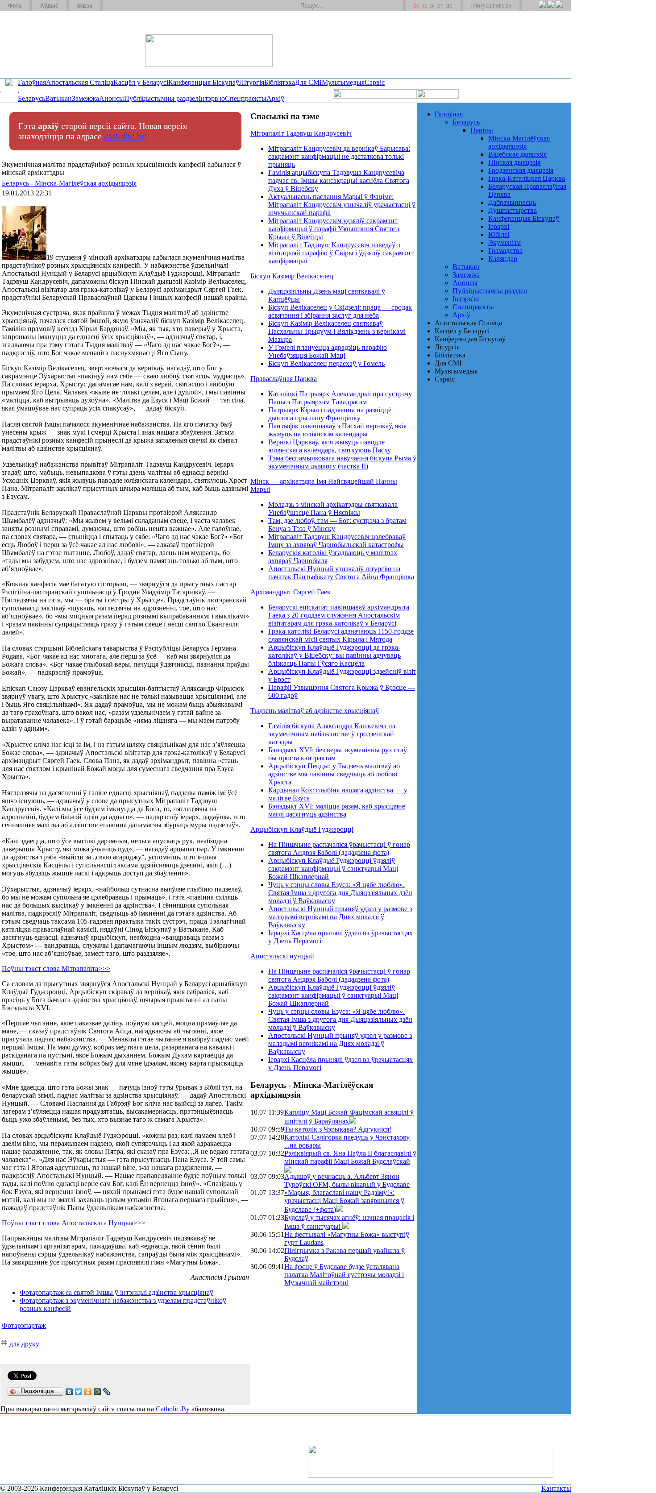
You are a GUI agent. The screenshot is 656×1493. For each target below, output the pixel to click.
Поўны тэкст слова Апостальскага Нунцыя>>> (73, 1223)
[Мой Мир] (97, 1392)
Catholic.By (173, 1409)
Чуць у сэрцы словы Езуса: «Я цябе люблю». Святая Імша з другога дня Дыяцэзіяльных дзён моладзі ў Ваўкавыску (340, 892)
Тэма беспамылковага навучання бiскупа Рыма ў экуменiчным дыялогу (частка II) (342, 462)
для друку (23, 1344)
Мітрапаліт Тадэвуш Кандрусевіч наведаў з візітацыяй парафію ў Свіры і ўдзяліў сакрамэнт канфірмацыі (341, 253)
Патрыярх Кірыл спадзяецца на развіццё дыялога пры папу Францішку (329, 414)
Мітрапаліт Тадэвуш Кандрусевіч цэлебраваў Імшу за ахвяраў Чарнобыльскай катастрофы (337, 540)
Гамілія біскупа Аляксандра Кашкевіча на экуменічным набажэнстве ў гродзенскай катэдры (331, 734)
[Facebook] (559, 9)
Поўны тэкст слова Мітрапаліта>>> (56, 968)
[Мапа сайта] (135, 6)
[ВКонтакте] (69, 1392)
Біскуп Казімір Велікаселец (291, 276)
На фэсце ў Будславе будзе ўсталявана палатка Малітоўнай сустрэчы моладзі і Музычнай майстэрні (344, 1274)
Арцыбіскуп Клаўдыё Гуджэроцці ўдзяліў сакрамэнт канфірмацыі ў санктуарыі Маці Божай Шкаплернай (333, 868)
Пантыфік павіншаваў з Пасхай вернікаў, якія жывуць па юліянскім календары (337, 430)
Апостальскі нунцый (282, 956)
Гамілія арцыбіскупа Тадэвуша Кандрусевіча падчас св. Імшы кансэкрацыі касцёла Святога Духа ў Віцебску (338, 180)
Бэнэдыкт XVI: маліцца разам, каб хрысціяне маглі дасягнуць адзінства (336, 810)
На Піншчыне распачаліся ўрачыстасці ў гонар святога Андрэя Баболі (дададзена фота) (339, 848)
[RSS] (542, 9)
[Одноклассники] (88, 1392)
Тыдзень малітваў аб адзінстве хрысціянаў (314, 710)
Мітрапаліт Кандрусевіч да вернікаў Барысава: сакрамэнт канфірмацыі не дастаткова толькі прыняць (339, 156)
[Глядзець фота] (352, 1121)
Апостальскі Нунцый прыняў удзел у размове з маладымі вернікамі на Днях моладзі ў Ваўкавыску (340, 917)
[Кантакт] (124, 6)
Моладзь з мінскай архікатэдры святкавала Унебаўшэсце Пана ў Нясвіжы (333, 508)
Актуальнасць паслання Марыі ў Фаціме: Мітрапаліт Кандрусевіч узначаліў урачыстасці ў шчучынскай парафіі (341, 204)
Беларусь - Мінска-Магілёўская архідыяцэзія (69, 183)
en (440, 6)
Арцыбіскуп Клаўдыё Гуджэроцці (301, 829)
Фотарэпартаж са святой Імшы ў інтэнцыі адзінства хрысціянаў (116, 1292)
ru (425, 6)
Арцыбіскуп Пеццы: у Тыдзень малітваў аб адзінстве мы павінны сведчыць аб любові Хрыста (334, 774)
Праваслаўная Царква (283, 378)
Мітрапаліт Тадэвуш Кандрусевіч (301, 133)
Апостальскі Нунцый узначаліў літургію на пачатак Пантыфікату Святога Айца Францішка (341, 573)
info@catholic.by (491, 6)
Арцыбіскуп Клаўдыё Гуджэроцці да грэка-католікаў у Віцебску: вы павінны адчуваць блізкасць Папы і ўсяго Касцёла (334, 655)
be (417, 6)
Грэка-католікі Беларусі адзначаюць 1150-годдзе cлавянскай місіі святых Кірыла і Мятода (341, 635)
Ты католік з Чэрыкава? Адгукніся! (337, 1129)
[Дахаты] (113, 6)
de (449, 6)
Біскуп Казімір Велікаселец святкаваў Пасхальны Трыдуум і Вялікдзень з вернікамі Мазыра (337, 331)
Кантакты (556, 1488)
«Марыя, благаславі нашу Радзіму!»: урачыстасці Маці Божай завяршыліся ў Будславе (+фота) (344, 1201)
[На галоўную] (33, 44)
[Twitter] (550, 9)
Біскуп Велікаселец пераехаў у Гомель (326, 363)
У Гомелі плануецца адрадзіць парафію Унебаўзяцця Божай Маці (327, 351)
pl (432, 6)
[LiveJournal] (107, 1392)
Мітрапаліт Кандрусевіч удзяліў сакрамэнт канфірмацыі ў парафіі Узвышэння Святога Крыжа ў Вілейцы (333, 229)
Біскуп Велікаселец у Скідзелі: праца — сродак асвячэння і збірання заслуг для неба (340, 311)
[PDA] (534, 9)
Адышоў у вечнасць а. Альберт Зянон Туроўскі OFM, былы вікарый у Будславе (347, 1180)
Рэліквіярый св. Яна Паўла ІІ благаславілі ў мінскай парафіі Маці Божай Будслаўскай (350, 1157)
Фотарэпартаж (24, 1325)
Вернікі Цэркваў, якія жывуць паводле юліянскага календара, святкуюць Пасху (329, 446)
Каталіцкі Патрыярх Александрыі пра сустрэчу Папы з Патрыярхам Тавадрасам (340, 398)
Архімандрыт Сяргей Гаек (290, 592)
